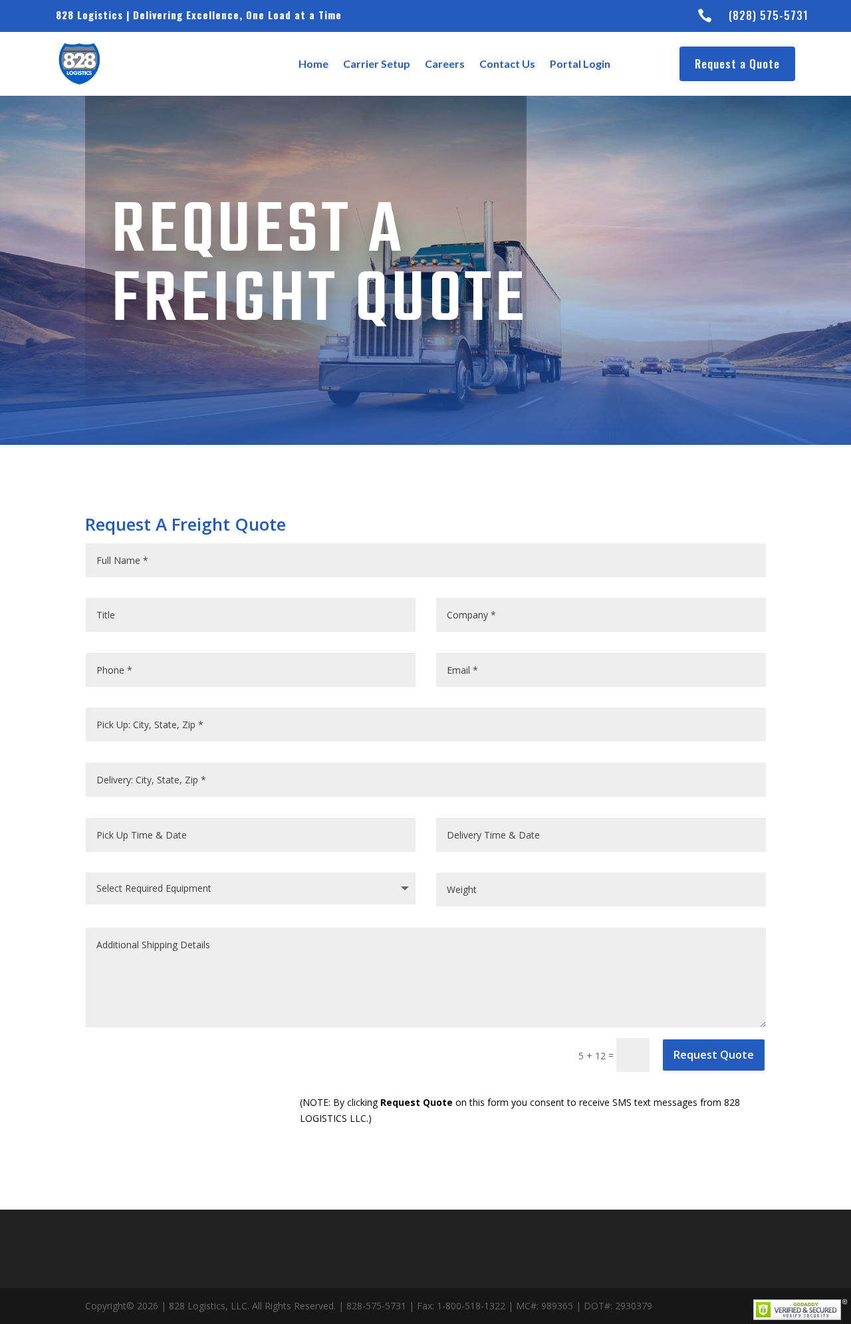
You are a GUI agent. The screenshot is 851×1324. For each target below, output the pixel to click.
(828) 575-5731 (768, 15)
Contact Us (507, 63)
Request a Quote (737, 63)
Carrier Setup (376, 63)
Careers (445, 63)
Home (313, 63)
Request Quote (713, 1054)
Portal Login (580, 63)
